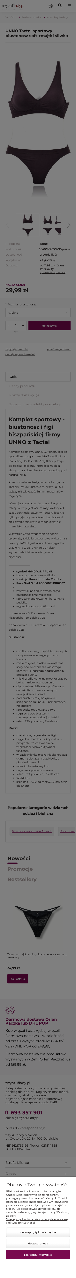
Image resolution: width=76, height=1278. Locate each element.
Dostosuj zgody (38, 1243)
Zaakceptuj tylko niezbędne (38, 1232)
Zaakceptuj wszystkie (38, 1254)
